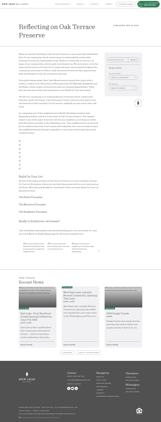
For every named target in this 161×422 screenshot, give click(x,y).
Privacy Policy (25, 411)
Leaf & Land (101, 380)
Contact (108, 4)
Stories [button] (94, 4)
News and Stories (103, 383)
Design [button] (79, 4)
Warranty (100, 393)
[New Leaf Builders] (27, 378)
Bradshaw (88, 83)
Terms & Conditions (41, 411)
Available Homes (132, 380)
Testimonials (101, 386)
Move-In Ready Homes (40, 233)
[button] (98, 251)
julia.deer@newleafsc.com (78, 380)
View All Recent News (89, 352)
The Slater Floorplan (30, 197)
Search (133, 60)
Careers (100, 390)
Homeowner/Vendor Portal (107, 396)
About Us (100, 377)
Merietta (77, 83)
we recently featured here (75, 87)
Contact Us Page (74, 384)
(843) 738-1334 (78, 376)
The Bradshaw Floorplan (33, 211)
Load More (67, 352)
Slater (25, 87)
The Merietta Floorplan (32, 204)
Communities (131, 377)
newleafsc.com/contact (35, 230)
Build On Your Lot (74, 90)
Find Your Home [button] (62, 4)
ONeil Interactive (55, 417)
